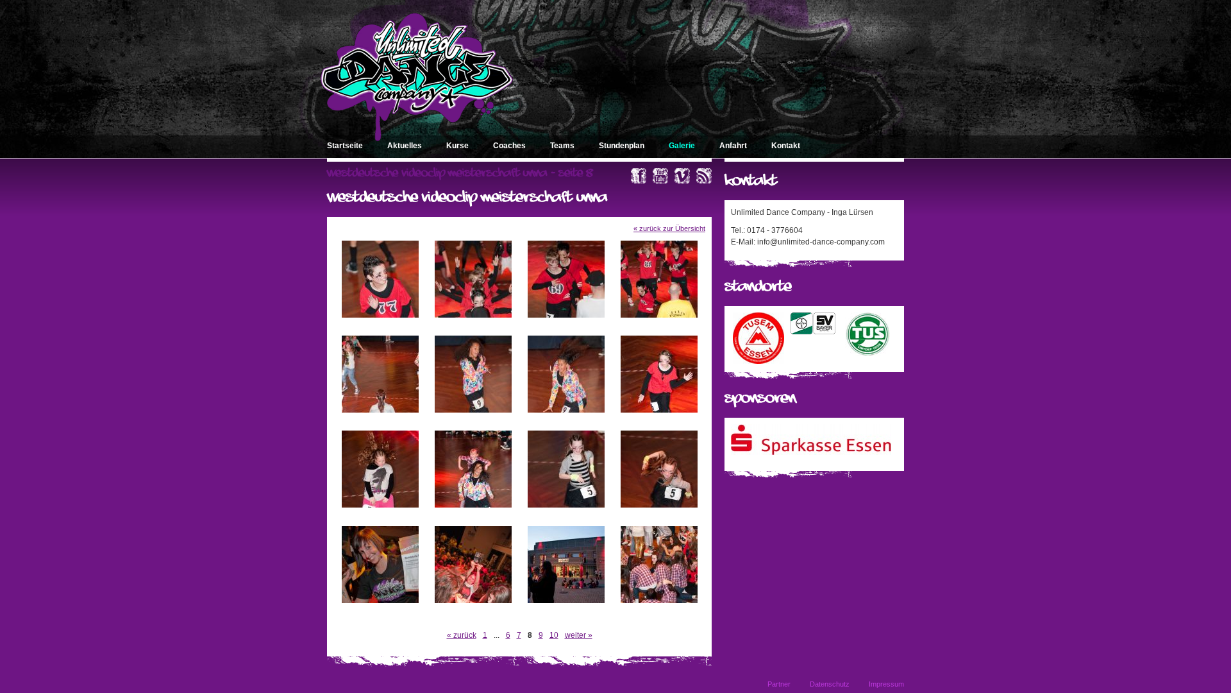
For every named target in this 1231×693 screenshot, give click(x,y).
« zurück (461, 635)
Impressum (886, 684)
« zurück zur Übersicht (669, 228)
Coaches (509, 145)
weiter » (578, 635)
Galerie (682, 145)
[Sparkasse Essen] (811, 452)
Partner (779, 684)
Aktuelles (404, 145)
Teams (562, 145)
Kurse (457, 145)
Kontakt (785, 145)
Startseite (345, 145)
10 (553, 635)
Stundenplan (621, 145)
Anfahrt (733, 145)
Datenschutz (830, 684)
